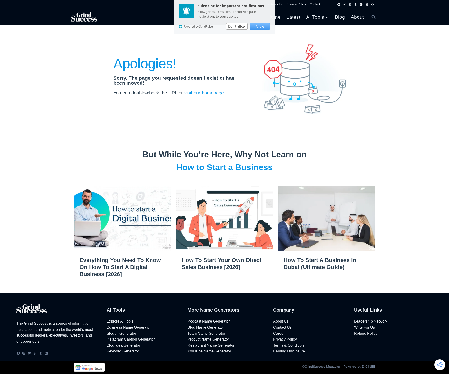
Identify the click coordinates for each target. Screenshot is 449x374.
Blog (340, 17)
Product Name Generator (208, 339)
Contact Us (282, 327)
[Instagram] (350, 4)
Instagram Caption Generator (131, 339)
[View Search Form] (373, 17)
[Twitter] (344, 4)
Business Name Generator (129, 327)
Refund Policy (365, 333)
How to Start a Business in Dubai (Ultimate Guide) (320, 263)
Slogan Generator (121, 333)
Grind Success (36, 323)
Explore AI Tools (120, 321)
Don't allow (237, 26)
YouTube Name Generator (209, 351)
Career (279, 333)
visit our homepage (204, 92)
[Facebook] (339, 4)
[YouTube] (372, 4)
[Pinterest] (361, 4)
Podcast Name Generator (209, 321)
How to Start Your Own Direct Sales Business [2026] (221, 263)
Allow (260, 26)
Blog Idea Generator (123, 345)
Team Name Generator (206, 333)
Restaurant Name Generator (211, 345)
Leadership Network (370, 321)
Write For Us (364, 327)
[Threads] (367, 4)
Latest (293, 17)
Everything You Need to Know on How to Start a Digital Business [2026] (120, 267)
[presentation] (122, 218)
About (357, 17)
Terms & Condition (288, 345)
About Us (281, 321)
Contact (315, 4)
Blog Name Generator (206, 327)
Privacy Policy (296, 4)
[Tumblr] (355, 4)
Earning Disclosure (289, 351)
